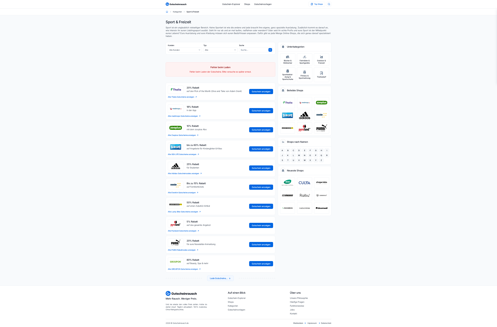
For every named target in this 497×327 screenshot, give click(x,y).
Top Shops (318, 4)
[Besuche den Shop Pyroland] (304, 128)
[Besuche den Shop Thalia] (287, 102)
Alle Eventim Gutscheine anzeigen (182, 192)
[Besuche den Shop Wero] (287, 182)
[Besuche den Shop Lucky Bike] (287, 128)
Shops (247, 4)
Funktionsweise (297, 306)
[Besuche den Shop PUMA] (321, 128)
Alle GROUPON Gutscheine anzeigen (183, 269)
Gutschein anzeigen (261, 91)
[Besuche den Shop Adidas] (304, 115)
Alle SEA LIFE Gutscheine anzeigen (182, 154)
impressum (312, 323)
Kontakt (293, 313)
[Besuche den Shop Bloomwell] (321, 208)
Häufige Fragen (297, 302)
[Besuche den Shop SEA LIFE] (287, 115)
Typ (205, 45)
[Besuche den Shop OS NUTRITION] (287, 195)
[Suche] (329, 4)
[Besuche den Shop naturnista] (304, 208)
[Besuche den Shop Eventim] (321, 115)
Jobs (292, 309)
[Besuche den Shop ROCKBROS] (287, 208)
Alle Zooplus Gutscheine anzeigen (182, 135)
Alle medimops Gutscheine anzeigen (183, 116)
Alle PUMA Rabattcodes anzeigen (182, 250)
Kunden (171, 45)
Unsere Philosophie (299, 298)
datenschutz (326, 323)
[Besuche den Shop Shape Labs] (321, 182)
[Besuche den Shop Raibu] (304, 195)
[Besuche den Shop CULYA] (304, 182)
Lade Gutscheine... (219, 278)
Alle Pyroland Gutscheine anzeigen (182, 231)
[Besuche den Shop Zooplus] (321, 102)
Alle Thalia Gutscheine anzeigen (181, 97)
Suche (241, 45)
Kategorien (233, 306)
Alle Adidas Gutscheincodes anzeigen (183, 173)
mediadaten (298, 323)
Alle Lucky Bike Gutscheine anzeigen (183, 212)
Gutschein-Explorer (231, 4)
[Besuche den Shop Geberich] (321, 195)
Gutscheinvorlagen (262, 4)
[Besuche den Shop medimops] (304, 102)
